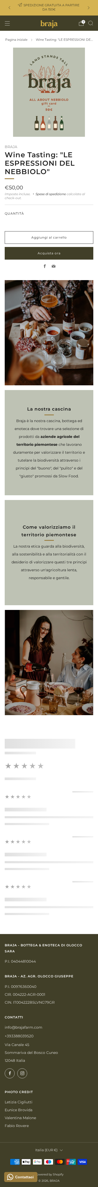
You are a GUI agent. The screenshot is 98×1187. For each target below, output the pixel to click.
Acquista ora (49, 253)
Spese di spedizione (51, 194)
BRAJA (11, 147)
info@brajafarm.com (23, 1027)
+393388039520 (19, 1036)
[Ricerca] (90, 23)
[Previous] (9, 7)
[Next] (88, 7)
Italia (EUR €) (46, 1150)
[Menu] (7, 23)
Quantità (14, 213)
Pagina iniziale (16, 40)
